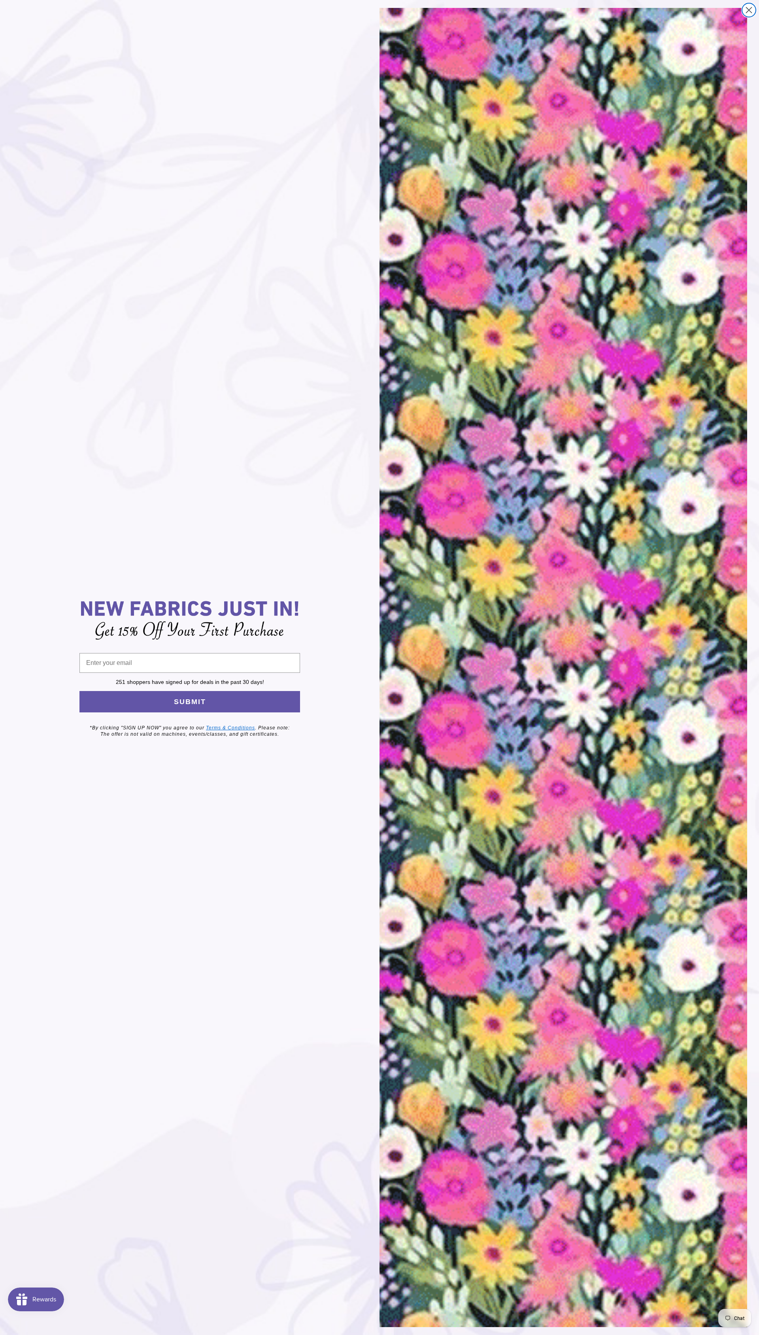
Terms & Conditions (230, 728)
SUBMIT (190, 702)
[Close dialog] (749, 10)
